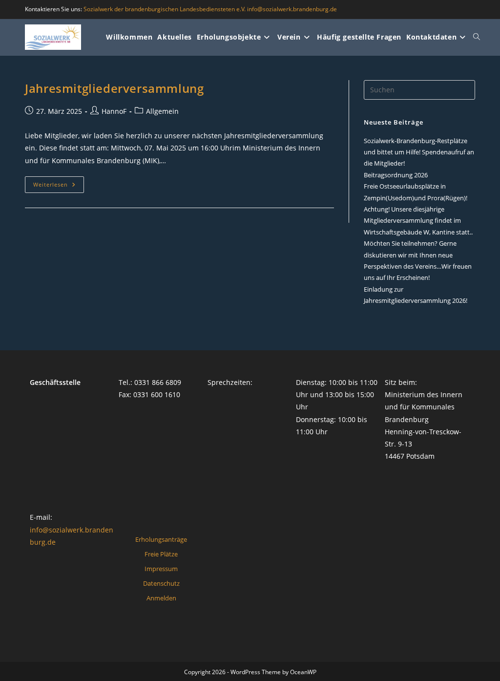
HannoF (114, 111)
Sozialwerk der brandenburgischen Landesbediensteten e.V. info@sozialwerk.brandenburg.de (210, 9)
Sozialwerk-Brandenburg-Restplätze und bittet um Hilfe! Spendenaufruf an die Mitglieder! (419, 152)
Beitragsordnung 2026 (396, 174)
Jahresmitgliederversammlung (114, 88)
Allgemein (162, 111)
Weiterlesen (58, 184)
